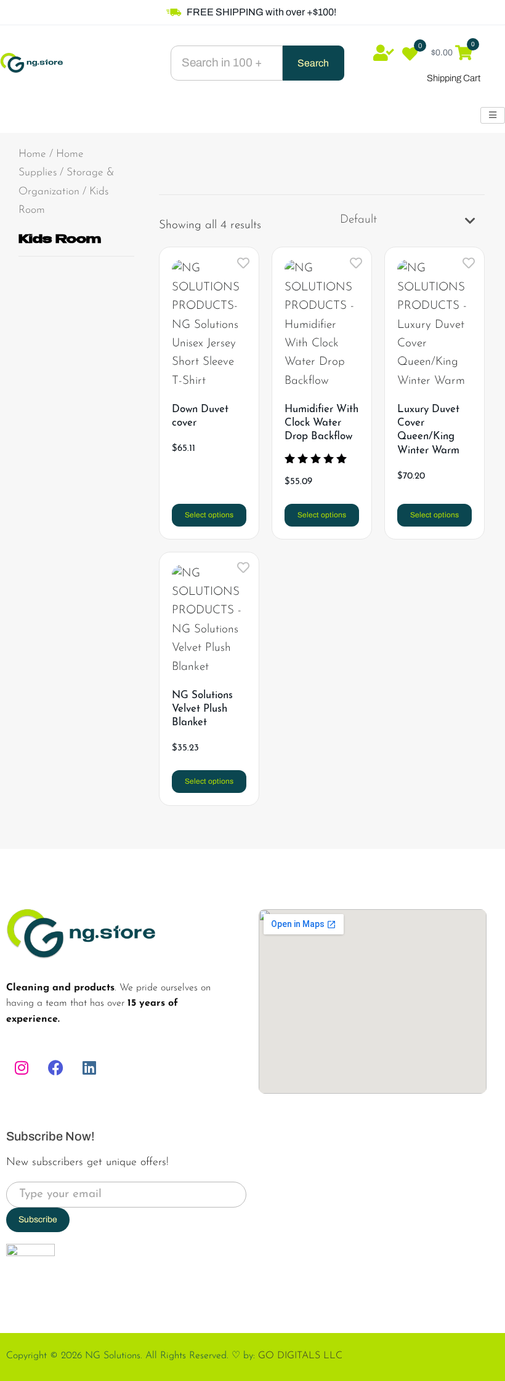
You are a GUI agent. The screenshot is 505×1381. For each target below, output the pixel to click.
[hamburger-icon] (492, 115)
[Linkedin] (89, 1068)
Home (32, 154)
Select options (209, 515)
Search (313, 63)
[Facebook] (55, 1068)
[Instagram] (21, 1068)
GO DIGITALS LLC (300, 1356)
